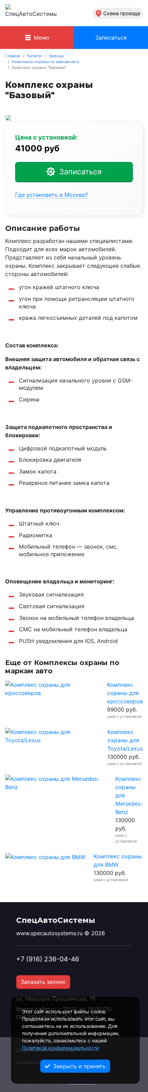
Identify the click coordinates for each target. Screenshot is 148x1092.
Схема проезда (121, 13)
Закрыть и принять (79, 1066)
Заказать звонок (43, 981)
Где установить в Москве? (51, 195)
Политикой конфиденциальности (60, 1048)
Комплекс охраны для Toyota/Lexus (125, 740)
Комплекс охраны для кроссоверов (125, 693)
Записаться (111, 37)
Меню (40, 37)
